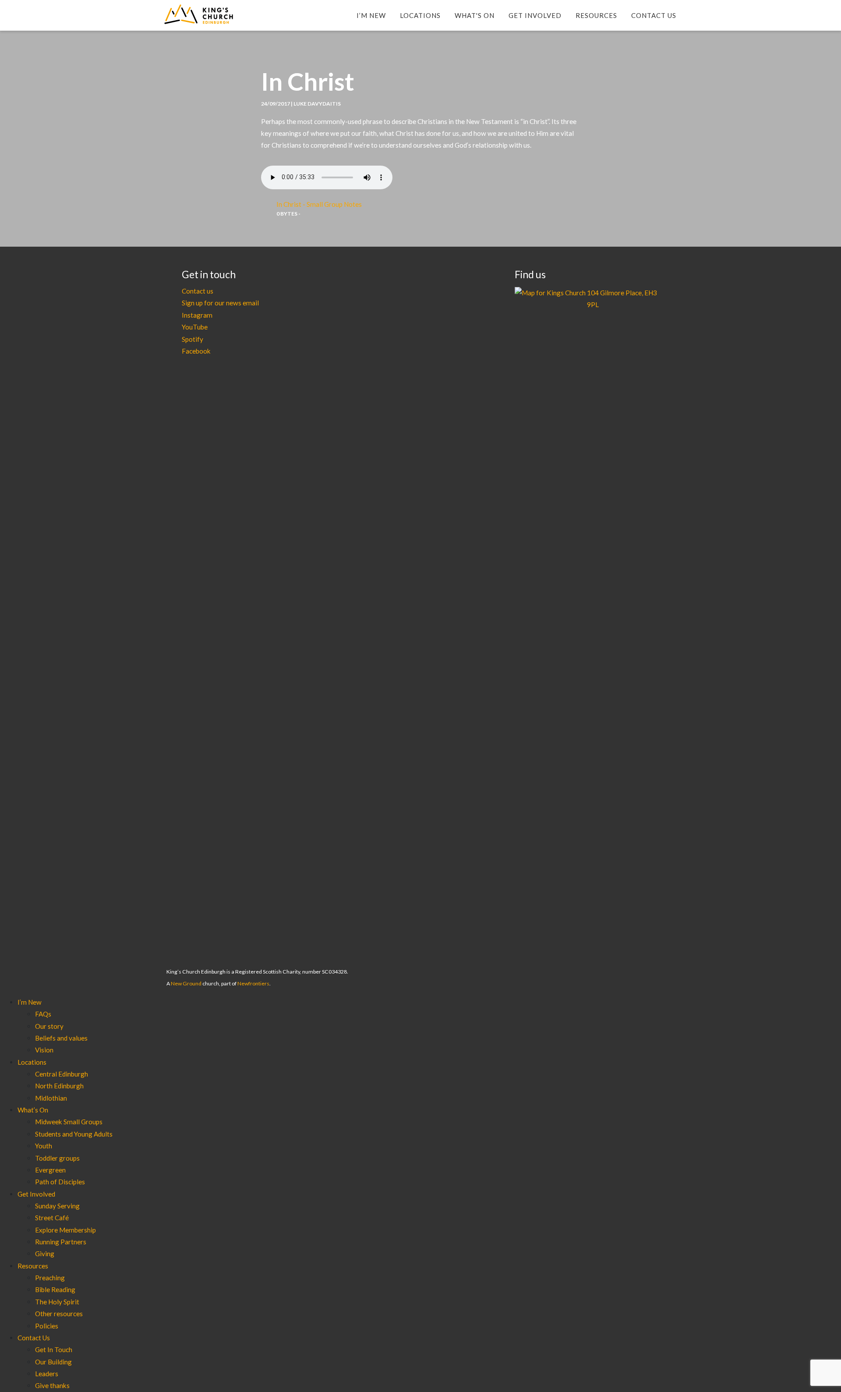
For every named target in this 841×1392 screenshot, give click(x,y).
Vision (44, 1050)
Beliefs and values (61, 1038)
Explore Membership (65, 1230)
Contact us (197, 291)
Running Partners (60, 1242)
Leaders (46, 1374)
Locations (420, 15)
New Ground (186, 983)
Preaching (50, 1278)
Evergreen (50, 1170)
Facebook (196, 351)
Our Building (53, 1362)
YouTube (195, 327)
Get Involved (535, 15)
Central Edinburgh (61, 1074)
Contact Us (653, 15)
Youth (43, 1146)
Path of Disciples (60, 1182)
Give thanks (52, 1385)
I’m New (371, 15)
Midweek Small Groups (68, 1122)
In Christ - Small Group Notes (319, 204)
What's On (475, 15)
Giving (44, 1253)
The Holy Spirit (57, 1302)
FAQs (43, 1014)
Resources (596, 15)
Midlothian (51, 1098)
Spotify (192, 339)
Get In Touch (53, 1349)
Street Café (52, 1218)
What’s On (33, 1110)
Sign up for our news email (220, 303)
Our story (49, 1026)
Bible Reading (55, 1289)
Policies (46, 1326)
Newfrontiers (253, 983)
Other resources (59, 1314)
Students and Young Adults (74, 1134)
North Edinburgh (59, 1086)
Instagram (197, 315)
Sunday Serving (57, 1206)
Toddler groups (57, 1158)
